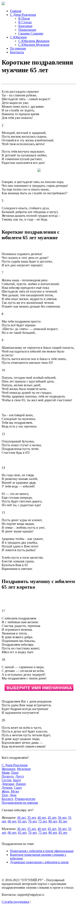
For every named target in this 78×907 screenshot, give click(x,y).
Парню (21, 784)
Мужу (15, 791)
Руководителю (25, 799)
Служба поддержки (15, 901)
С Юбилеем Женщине (34, 41)
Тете (5, 795)
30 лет (21, 817)
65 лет (22, 821)
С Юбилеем (18, 37)
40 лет (41, 817)
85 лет (63, 821)
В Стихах (25, 22)
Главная (15, 11)
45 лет (52, 817)
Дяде (13, 795)
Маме (6, 772)
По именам (18, 48)
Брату (17, 780)
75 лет (42, 821)
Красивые (25, 26)
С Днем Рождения (23, 14)
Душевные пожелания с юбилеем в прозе (39, 862)
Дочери (7, 787)
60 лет (12, 821)
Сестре (6, 780)
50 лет (62, 817)
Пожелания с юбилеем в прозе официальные (42, 851)
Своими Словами (30, 33)
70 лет (32, 821)
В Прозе (24, 18)
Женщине (8, 769)
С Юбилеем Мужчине (34, 44)
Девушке (8, 784)
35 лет (31, 817)
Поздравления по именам (20, 802)
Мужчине (24, 769)
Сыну (18, 787)
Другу (19, 776)
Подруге (8, 776)
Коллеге (7, 799)
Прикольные (27, 29)
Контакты (17, 52)
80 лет (52, 821)
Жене (5, 791)
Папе (15, 772)
